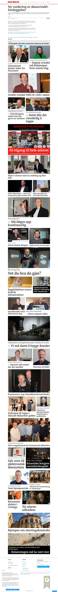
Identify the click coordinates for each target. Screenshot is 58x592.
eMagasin (23, 564)
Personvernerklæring (25, 570)
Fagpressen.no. (4, 586)
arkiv (12, 37)
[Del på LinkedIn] (48, 18)
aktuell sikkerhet (30, 37)
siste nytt (24, 37)
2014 (9, 37)
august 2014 (15, 37)
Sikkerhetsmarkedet (25, 568)
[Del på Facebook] (46, 18)
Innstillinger (54, 591)
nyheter (19, 37)
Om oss (23, 561)
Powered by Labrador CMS (29, 590)
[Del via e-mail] (49, 18)
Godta (13, 589)
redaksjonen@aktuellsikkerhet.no (13, 565)
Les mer (28, 574)
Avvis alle (17, 589)
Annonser (23, 566)
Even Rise (9, 568)
